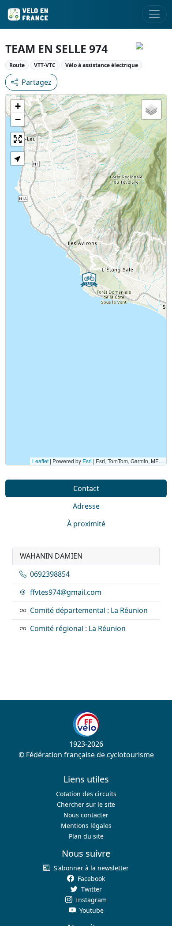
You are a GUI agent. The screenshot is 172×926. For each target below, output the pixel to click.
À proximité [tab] (86, 524)
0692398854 (50, 574)
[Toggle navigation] (154, 14)
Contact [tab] (86, 488)
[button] (89, 279)
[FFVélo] (86, 724)
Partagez (37, 82)
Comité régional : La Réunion (78, 628)
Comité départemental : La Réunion (89, 610)
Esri (87, 461)
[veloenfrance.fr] (27, 14)
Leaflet (40, 461)
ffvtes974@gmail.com (65, 592)
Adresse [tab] (86, 506)
